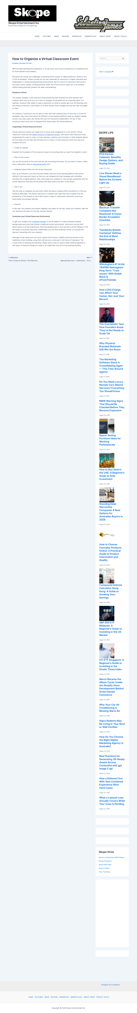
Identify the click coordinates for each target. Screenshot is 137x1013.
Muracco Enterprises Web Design (111, 857)
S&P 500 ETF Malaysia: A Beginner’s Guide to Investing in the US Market (110, 628)
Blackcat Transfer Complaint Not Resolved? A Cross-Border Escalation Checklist (110, 213)
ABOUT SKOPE (89, 997)
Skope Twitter (104, 868)
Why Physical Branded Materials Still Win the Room (110, 345)
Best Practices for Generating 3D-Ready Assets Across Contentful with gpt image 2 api (112, 762)
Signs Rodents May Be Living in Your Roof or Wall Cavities (112, 723)
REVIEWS (54, 997)
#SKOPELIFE (64, 997)
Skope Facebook (105, 860)
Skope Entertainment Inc (23, 22)
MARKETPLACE (76, 997)
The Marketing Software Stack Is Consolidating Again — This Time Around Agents (111, 365)
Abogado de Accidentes (110, 985)
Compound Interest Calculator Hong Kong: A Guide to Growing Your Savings (110, 591)
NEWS (47, 997)
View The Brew (104, 871)
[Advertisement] (114, 912)
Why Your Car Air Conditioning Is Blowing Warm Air (109, 707)
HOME (30, 997)
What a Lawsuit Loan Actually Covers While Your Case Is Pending (112, 800)
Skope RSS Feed (105, 864)
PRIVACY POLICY (103, 997)
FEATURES (39, 997)
